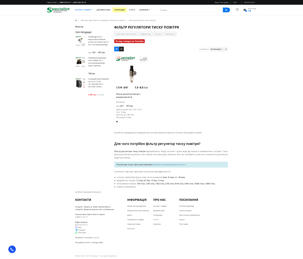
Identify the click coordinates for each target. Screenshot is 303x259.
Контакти (131, 228)
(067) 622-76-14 (79, 2)
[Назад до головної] (76, 20)
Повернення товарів (135, 219)
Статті (155, 219)
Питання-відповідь (186, 206)
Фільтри (158, 34)
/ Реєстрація (223, 2)
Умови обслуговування (136, 206)
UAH (237, 2)
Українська (249, 2)
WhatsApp (82, 232)
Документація (158, 210)
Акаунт (182, 219)
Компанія (157, 224)
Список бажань (185, 210)
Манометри (170, 34)
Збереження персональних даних (138, 212)
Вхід (216, 2)
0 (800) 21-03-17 (81, 217)
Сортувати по (204, 49)
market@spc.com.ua (91, 237)
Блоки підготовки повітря (126, 34)
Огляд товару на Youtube (129, 41)
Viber (80, 227)
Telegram (81, 230)
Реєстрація (183, 224)
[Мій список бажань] (237, 9)
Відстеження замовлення (189, 215)
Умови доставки (133, 224)
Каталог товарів (160, 206)
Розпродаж (157, 215)
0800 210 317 (64, 2)
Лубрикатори (145, 34)
